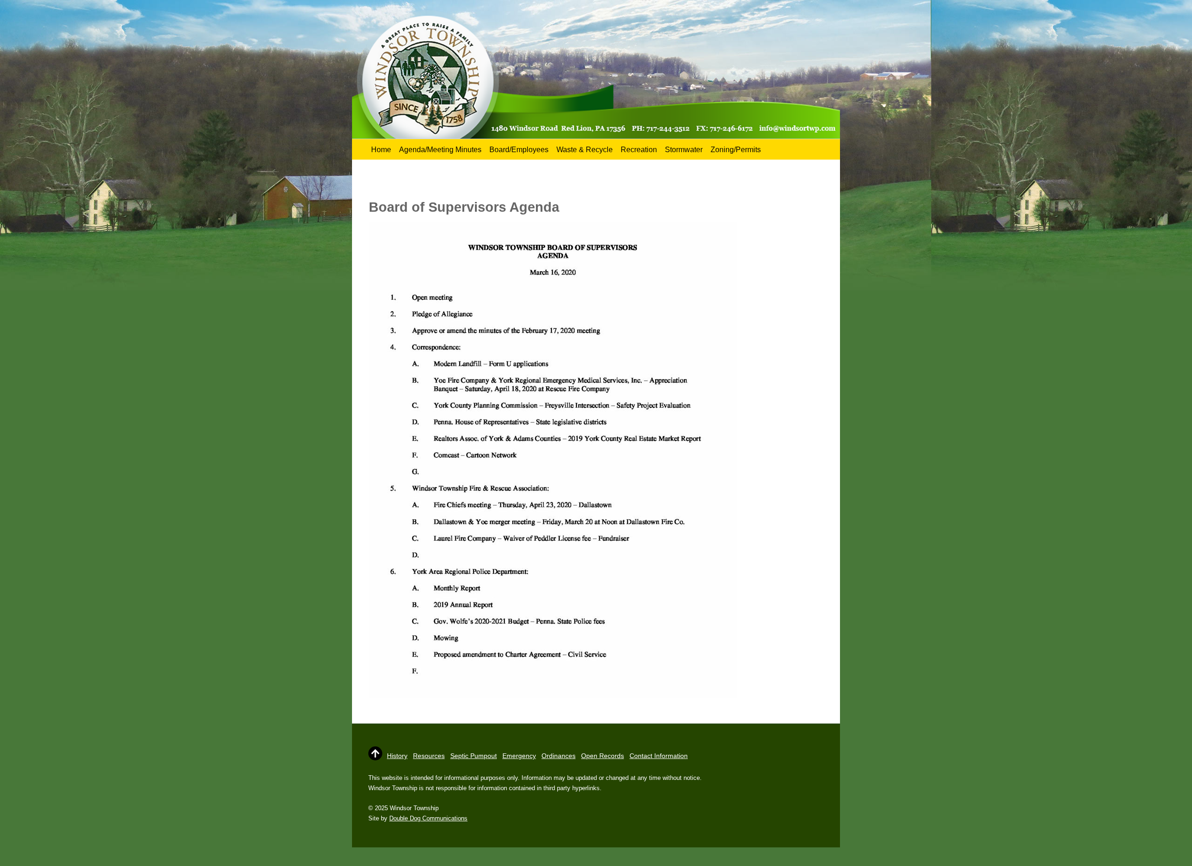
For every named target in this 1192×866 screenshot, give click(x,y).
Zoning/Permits (736, 150)
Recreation (639, 150)
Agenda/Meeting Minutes (440, 150)
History (397, 755)
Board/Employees (519, 150)
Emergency (519, 755)
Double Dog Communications (428, 818)
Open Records (602, 755)
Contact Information (659, 755)
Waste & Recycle (584, 150)
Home (381, 150)
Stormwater (684, 150)
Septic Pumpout (473, 755)
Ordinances (559, 755)
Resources (429, 755)
